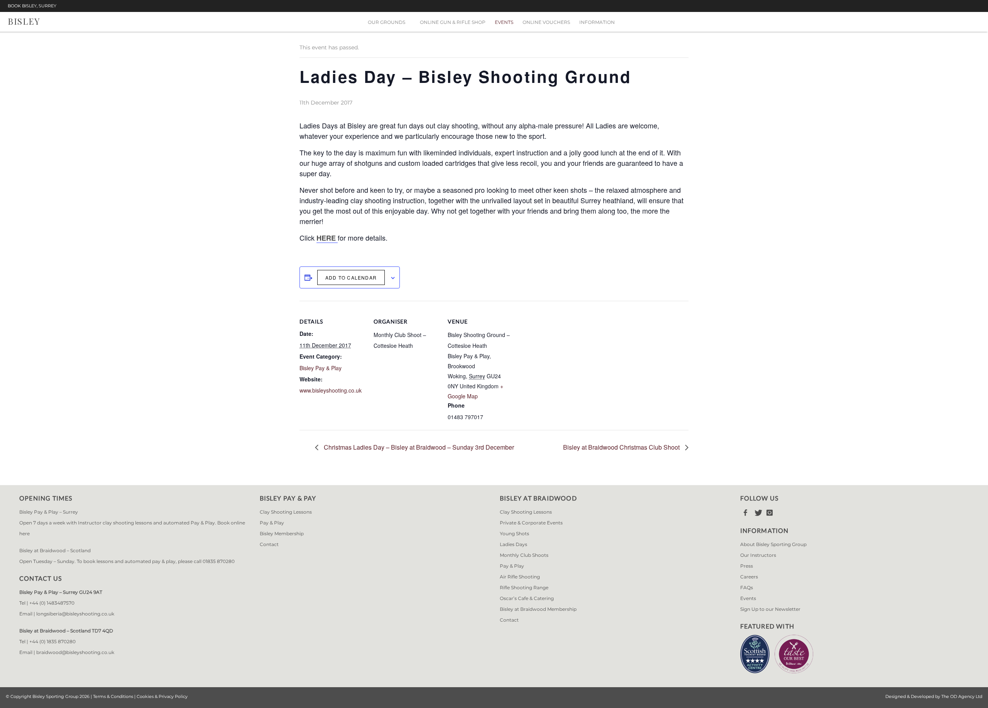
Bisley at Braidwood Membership (538, 609)
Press (746, 566)
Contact (269, 544)
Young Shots (514, 533)
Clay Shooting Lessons (286, 512)
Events (504, 22)
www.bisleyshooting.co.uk (330, 390)
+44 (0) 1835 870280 (52, 641)
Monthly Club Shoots (524, 555)
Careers (749, 577)
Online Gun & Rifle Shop (453, 22)
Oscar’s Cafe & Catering (527, 598)
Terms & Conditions (113, 696)
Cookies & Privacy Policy (162, 696)
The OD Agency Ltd (961, 696)
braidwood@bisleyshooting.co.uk (75, 652)
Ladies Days (513, 544)
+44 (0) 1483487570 (51, 603)
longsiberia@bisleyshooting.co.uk (75, 614)
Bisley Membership (282, 533)
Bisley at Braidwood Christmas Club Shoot (622, 447)
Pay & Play (272, 523)
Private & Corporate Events (531, 523)
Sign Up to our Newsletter (770, 609)
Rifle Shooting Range (524, 587)
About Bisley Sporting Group (773, 544)
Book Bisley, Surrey (32, 6)
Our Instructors (758, 555)
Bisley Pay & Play (320, 368)
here (24, 533)
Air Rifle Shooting (520, 577)
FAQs (746, 587)
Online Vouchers (546, 22)
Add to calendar (351, 277)
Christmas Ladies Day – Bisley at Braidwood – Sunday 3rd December (418, 447)
